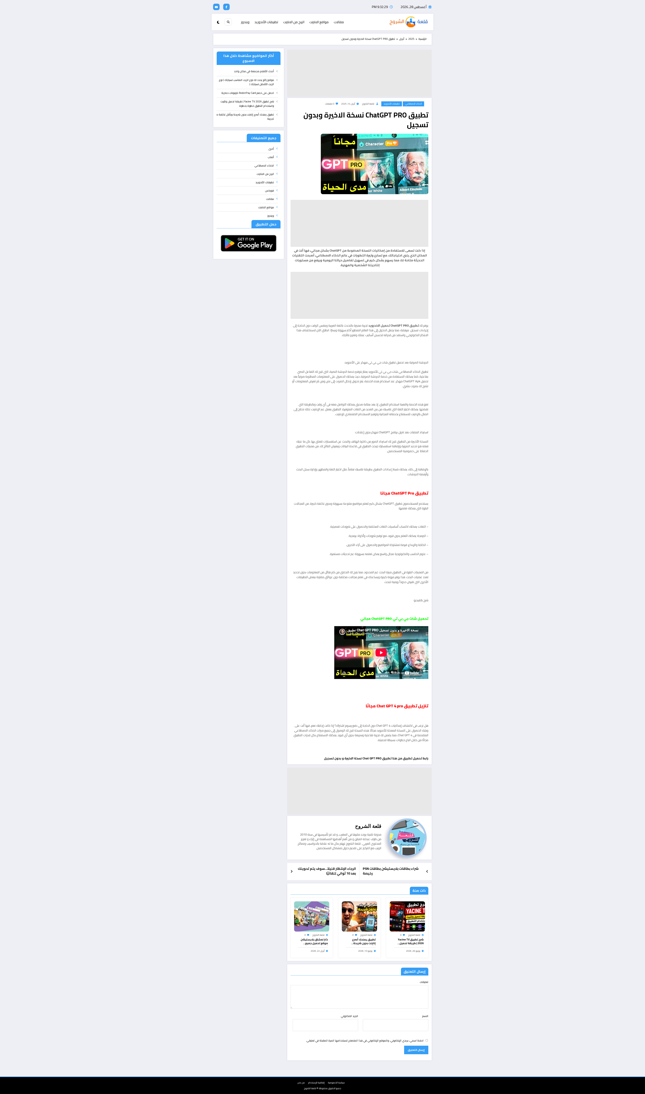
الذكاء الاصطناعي (413, 104)
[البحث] (228, 22)
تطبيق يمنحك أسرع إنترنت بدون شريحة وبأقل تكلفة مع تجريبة (362, 941)
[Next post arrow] (292, 871)
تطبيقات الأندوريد (266, 22)
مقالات (339, 22)
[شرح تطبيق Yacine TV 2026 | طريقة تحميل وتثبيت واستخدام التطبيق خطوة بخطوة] (407, 916)
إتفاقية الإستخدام (316, 1082)
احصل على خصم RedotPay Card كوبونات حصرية (247, 93)
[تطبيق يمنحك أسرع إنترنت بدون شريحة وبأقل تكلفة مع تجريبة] (359, 916)
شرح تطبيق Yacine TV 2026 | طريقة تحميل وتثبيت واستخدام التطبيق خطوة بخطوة (410, 941)
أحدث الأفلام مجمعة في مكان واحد (254, 71)
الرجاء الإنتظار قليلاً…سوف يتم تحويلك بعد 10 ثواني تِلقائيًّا (327, 871)
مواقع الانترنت (319, 22)
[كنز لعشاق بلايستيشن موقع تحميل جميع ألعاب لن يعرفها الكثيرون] (311, 916)
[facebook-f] (226, 7)
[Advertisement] (359, 73)
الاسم (425, 1015)
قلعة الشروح (368, 104)
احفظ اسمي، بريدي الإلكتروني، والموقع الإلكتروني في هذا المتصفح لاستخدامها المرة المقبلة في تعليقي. (365, 1040)
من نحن (301, 1082)
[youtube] (216, 7)
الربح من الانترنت (293, 22)
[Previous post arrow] (427, 871)
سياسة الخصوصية (336, 1082)
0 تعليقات (329, 104)
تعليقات (424, 981)
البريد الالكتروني (349, 1015)
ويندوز (245, 22)
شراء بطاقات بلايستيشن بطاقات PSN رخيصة (391, 871)
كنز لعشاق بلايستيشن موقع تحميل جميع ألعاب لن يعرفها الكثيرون (314, 941)
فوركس (269, 190)
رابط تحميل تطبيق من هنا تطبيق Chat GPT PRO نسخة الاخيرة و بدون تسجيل (376, 758)
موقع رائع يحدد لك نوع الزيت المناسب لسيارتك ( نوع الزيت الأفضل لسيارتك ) (246, 82)
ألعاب (271, 157)
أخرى (271, 148)
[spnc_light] (218, 22)
